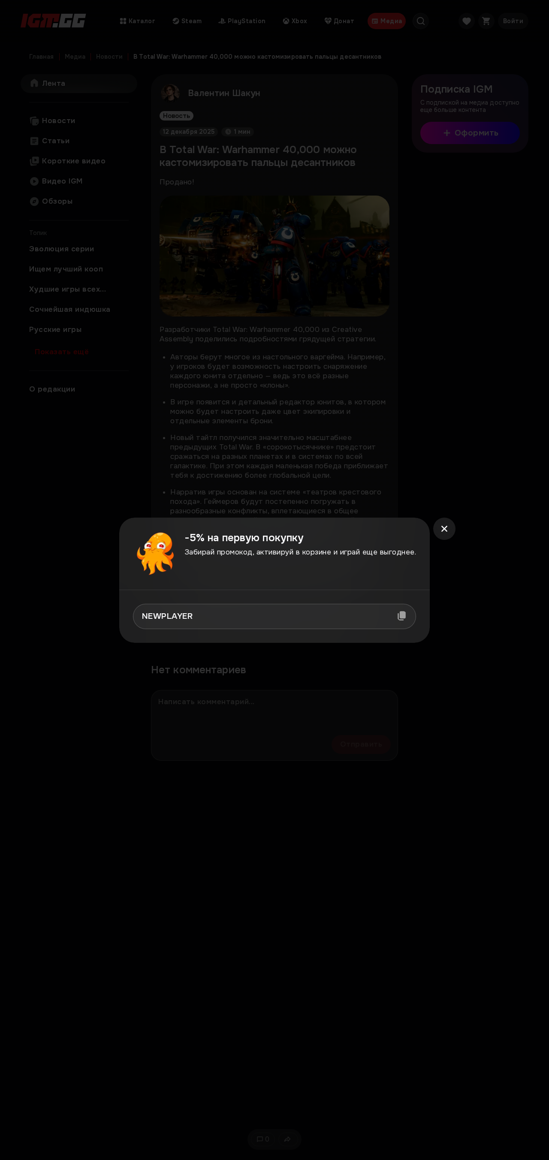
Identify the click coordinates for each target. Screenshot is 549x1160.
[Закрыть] (444, 529)
